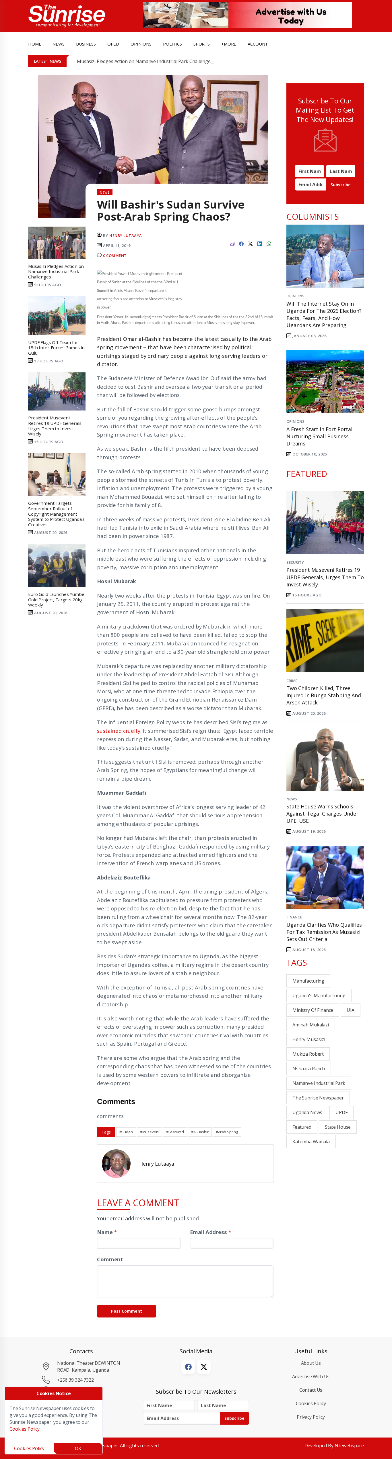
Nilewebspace (349, 1445)
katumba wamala (311, 1141)
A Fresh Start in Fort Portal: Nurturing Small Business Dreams (320, 436)
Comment (110, 1259)
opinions (141, 44)
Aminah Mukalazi (310, 1025)
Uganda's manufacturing (319, 995)
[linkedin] (259, 243)
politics (172, 44)
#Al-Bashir (200, 1131)
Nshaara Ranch (308, 1068)
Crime (291, 680)
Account (258, 44)
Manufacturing (308, 981)
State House (338, 1127)
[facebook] (241, 243)
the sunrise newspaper (318, 1098)
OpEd (113, 44)
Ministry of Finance (312, 1010)
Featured (301, 1127)
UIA (350, 1010)
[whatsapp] (268, 243)
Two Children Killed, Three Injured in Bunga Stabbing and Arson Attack (323, 695)
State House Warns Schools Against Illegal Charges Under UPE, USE (322, 813)
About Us (311, 1363)
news (58, 44)
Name (107, 1232)
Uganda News (307, 1112)
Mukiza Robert (308, 1054)
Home (34, 44)
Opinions (295, 296)
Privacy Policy (311, 1417)
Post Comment (126, 1311)
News (291, 799)
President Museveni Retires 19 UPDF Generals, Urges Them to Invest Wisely (325, 577)
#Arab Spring (227, 1131)
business (86, 44)
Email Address (210, 1232)
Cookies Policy (311, 1403)
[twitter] (250, 243)
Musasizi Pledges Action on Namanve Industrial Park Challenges (145, 61)
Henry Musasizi (308, 1039)
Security (295, 562)
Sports (201, 44)
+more (228, 44)
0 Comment (115, 255)
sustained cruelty (118, 730)
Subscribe (341, 184)
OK (78, 1448)
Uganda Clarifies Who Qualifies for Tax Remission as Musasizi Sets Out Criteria (324, 931)
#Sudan (126, 1131)
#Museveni (149, 1131)
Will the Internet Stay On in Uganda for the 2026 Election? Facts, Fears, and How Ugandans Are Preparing (324, 314)
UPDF (341, 1112)
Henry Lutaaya (125, 235)
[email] (232, 243)
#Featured (175, 1131)
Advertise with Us (311, 1376)
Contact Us (311, 1390)
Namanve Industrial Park (318, 1083)
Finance (294, 917)
